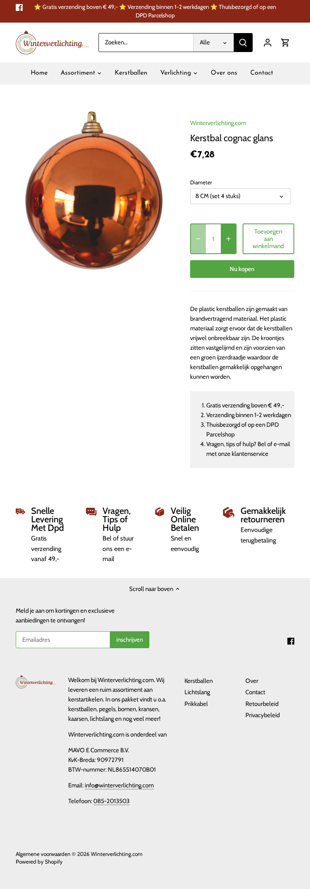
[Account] (267, 42)
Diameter (201, 182)
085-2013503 (111, 801)
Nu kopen (242, 269)
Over (251, 680)
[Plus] (228, 239)
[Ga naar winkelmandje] (285, 42)
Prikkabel (196, 703)
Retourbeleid (262, 703)
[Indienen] (243, 42)
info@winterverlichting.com (119, 785)
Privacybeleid (262, 715)
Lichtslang (197, 692)
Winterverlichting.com (218, 123)
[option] (95, 190)
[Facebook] (19, 7)
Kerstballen (198, 680)
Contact (255, 692)
